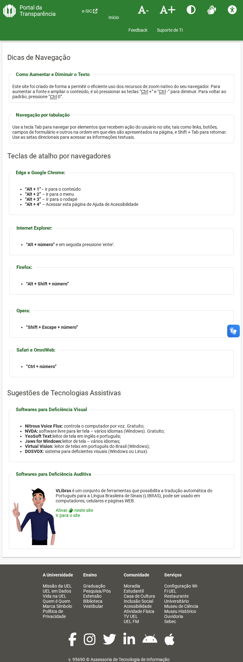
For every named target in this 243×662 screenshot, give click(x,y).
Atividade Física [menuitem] (139, 611)
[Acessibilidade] (233, 9)
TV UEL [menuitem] (131, 616)
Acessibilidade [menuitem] (138, 606)
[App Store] (170, 642)
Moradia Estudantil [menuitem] (134, 588)
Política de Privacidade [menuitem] (54, 614)
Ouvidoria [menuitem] (173, 616)
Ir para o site (68, 515)
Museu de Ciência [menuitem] (181, 606)
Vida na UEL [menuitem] (54, 596)
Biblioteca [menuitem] (93, 601)
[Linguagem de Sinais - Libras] (212, 9)
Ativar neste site (74, 510)
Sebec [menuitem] (170, 621)
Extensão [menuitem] (92, 596)
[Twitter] (110, 642)
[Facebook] (73, 642)
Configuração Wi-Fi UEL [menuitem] (181, 588)
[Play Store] (150, 642)
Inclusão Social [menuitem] (138, 601)
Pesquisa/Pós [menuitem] (97, 591)
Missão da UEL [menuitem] (57, 586)
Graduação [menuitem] (94, 586)
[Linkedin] (129, 642)
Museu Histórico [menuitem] (180, 611)
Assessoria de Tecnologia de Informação (130, 659)
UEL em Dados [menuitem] (57, 591)
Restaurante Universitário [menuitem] (176, 599)
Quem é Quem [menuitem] (56, 601)
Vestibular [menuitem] (93, 606)
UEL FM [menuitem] (131, 621)
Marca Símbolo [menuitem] (57, 606)
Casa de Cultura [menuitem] (139, 596)
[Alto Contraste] (192, 9)
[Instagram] (90, 642)
